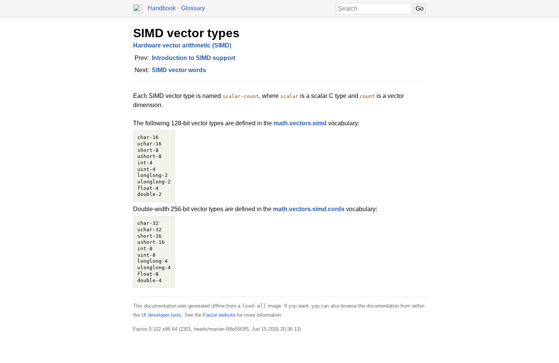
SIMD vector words (179, 70)
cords (336, 209)
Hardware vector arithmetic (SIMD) (182, 45)
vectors (300, 123)
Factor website (219, 315)
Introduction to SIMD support (193, 58)
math (280, 123)
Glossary (193, 8)
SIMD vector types (186, 33)
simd (320, 123)
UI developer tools (161, 315)
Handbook (162, 8)
